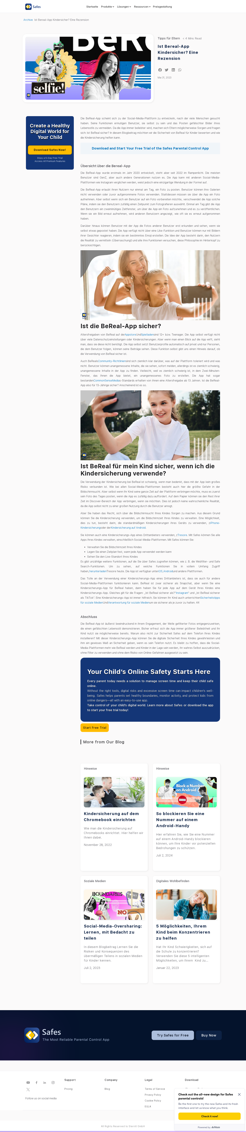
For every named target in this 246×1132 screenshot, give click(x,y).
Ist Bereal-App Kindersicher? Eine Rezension (178, 52)
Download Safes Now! (50, 150)
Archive (28, 19)
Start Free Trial (94, 727)
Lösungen (123, 6)
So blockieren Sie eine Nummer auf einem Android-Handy (180, 819)
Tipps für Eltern (169, 38)
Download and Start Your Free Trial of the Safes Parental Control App (150, 148)
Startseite (92, 6)
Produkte (106, 6)
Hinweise (90, 768)
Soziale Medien (95, 881)
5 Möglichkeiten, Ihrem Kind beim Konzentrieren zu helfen (183, 932)
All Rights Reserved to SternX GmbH (123, 1126)
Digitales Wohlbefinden (172, 881)
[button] (160, 70)
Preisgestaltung (162, 6)
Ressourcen (141, 6)
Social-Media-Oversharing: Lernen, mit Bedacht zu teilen (113, 932)
